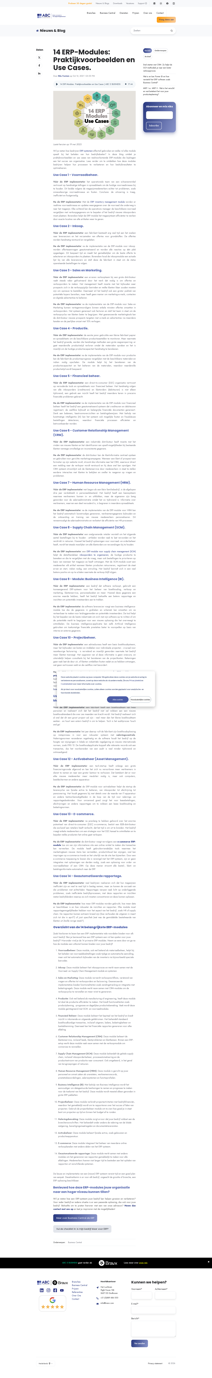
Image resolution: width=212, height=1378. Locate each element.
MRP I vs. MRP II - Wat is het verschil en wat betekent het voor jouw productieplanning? (158, 91)
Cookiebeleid (66, 684)
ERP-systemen (86, 150)
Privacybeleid (135, 680)
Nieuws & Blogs (102, 3)
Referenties (77, 1292)
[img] (126, 84)
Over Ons (76, 1295)
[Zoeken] (171, 30)
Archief (148, 56)
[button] (56, 84)
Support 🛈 (142, 3)
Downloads (117, 3)
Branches (91, 13)
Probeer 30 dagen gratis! (80, 3)
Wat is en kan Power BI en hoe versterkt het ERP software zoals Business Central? (156, 79)
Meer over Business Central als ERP (75, 1218)
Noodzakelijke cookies (140, 699)
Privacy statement (155, 1363)
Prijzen (135, 13)
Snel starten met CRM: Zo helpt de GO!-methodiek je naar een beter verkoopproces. (157, 67)
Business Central (107, 13)
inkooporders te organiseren (94, 555)
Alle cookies (118, 699)
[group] (94, 84)
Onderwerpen (160, 50)
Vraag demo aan (166, 19)
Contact (160, 13)
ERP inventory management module (107, 201)
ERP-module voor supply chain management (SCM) (111, 551)
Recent (147, 50)
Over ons (147, 13)
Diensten (124, 13)
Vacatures (130, 3)
